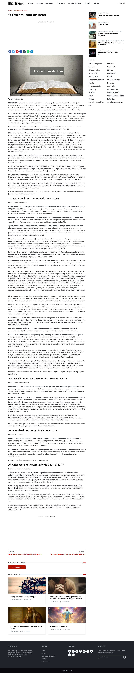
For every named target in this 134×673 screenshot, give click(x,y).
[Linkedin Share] (20, 51)
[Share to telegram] (31, 51)
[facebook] (117, 3)
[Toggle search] (124, 3)
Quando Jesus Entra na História (108, 52)
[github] (73, 654)
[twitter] (91, 651)
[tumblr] (73, 651)
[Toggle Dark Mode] (120, 3)
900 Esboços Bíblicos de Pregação (108, 15)
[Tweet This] (13, 51)
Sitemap (43, 659)
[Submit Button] (124, 657)
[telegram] (69, 651)
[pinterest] (80, 651)
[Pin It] (17, 51)
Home (43, 651)
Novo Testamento (118, 31)
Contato (43, 653)
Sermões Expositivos (118, 41)
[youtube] (84, 651)
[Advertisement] (47, 37)
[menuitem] (31, 3)
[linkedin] (76, 651)
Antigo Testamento (103, 41)
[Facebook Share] (9, 51)
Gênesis (110, 41)
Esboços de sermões (103, 13)
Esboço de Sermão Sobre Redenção (23, 597)
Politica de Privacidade (48, 656)
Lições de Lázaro (103, 24)
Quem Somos (45, 661)
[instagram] (69, 654)
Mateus (111, 31)
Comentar (18, 567)
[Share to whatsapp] (28, 51)
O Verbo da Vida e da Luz (59, 626)
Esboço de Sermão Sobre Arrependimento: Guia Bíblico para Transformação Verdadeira (66, 598)
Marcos (111, 50)
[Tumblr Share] (24, 51)
